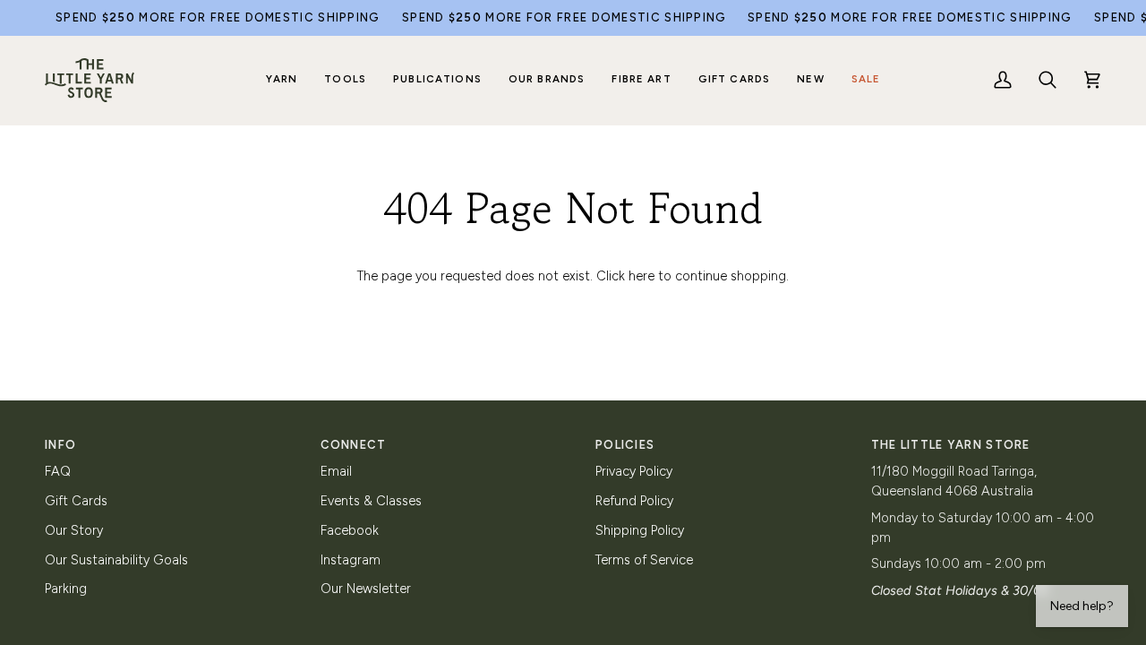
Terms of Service (644, 560)
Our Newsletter (366, 588)
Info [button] (60, 445)
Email (336, 471)
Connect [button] (354, 445)
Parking (66, 588)
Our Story (74, 530)
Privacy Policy (633, 471)
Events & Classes (371, 501)
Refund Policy (634, 501)
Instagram (351, 560)
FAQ (58, 471)
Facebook (350, 530)
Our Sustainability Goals (116, 560)
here (641, 276)
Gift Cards (76, 501)
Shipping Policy (639, 530)
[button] (282, 80)
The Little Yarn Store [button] (951, 445)
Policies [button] (624, 445)
